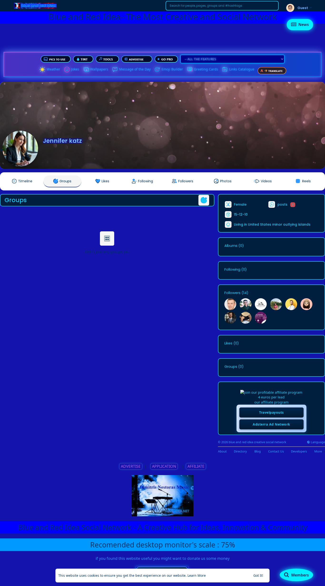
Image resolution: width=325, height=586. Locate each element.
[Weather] (42, 69)
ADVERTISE (131, 466)
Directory (240, 451)
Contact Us (276, 451)
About (222, 451)
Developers (299, 451)
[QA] (189, 69)
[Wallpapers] (86, 69)
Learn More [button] (196, 575)
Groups (230, 366)
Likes (228, 343)
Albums (230, 246)
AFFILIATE (195, 466)
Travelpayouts (271, 412)
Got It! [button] (258, 575)
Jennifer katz (62, 141)
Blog (257, 451)
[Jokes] (67, 69)
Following (232, 269)
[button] (222, 5)
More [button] (318, 451)
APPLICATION (164, 466)
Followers (232, 293)
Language (317, 442)
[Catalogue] (225, 69)
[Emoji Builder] (157, 69)
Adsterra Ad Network (271, 424)
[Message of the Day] (115, 69)
